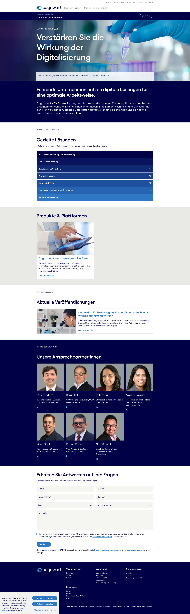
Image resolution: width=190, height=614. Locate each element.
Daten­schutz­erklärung (102, 536)
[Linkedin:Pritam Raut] (97, 407)
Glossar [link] (68, 598)
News (122, 2)
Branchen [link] (69, 573)
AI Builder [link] (129, 573)
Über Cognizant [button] (100, 8)
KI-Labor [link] (128, 575)
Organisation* (45, 497)
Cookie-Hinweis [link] (117, 606)
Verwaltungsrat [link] (101, 580)
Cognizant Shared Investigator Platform (63, 258)
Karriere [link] (68, 593)
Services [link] (69, 575)
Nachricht (43, 513)
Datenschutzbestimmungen (106, 550)
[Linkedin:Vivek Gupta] (38, 456)
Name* (42, 489)
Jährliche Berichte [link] (102, 578)
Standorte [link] (99, 575)
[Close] (57, 594)
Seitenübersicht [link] (71, 606)
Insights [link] (69, 578)
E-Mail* (101, 489)
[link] (49, 8)
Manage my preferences (45, 610)
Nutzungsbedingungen (134, 550)
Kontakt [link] (68, 591)
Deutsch (107, 2)
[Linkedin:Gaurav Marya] (38, 407)
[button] (148, 2)
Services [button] (78, 8)
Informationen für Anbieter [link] (75, 596)
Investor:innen (137, 2)
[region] (29, 603)
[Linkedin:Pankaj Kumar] (67, 456)
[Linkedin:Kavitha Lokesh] (127, 409)
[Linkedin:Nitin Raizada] (97, 459)
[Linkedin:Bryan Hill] (67, 407)
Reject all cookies (45, 604)
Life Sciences (49, 14)
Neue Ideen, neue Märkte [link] (134, 578)
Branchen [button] (68, 8)
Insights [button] (87, 8)
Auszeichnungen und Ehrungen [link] (106, 583)
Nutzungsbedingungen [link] (86, 606)
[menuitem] (108, 2)
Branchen (40, 14)
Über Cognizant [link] (101, 573)
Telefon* (101, 497)
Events (128, 2)
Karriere (116, 2)
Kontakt (147, 16)
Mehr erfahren (45, 275)
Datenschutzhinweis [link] (103, 606)
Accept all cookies (45, 598)
